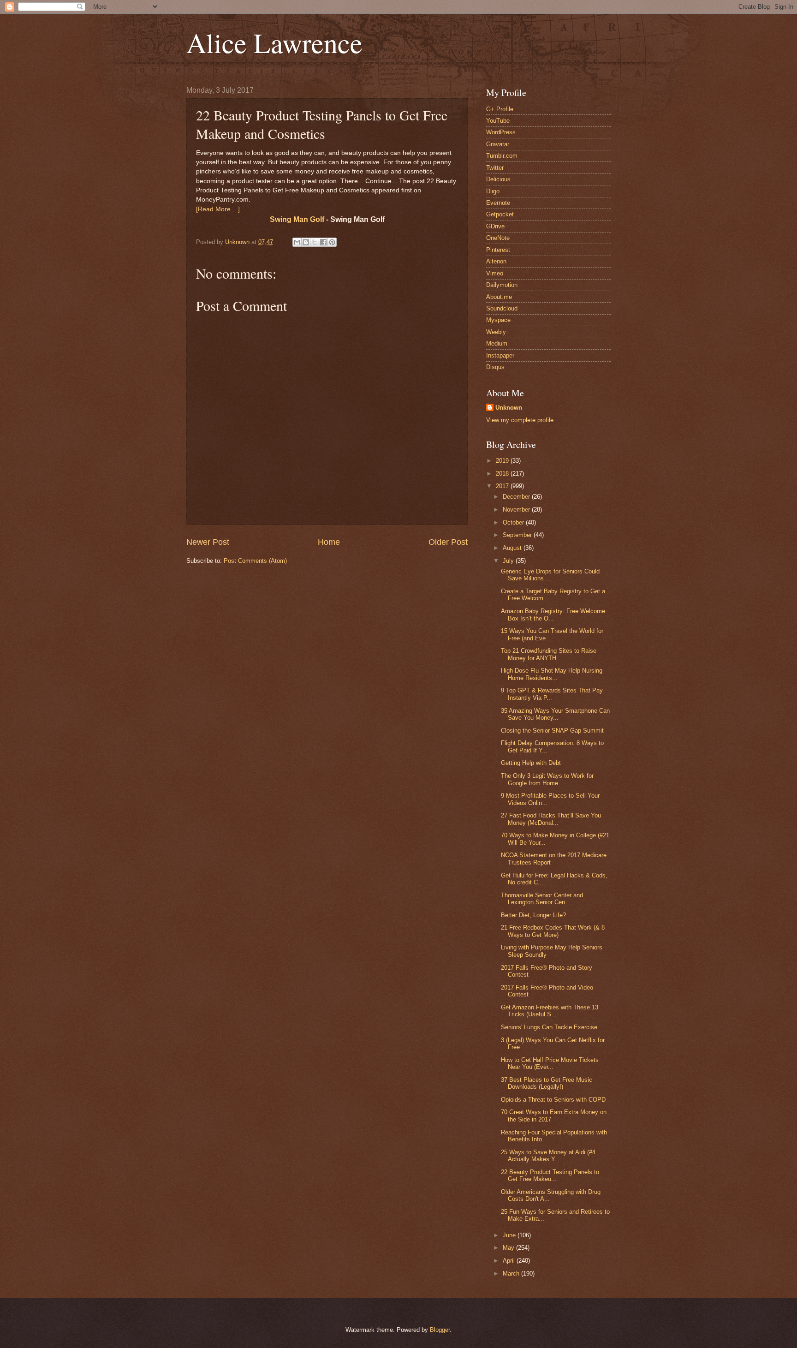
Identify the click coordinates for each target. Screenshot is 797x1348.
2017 (503, 486)
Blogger (440, 1329)
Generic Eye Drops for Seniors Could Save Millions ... (550, 575)
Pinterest (498, 249)
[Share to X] (314, 242)
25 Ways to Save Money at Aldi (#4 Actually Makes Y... (548, 1156)
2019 (503, 460)
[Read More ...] (218, 209)
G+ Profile (499, 109)
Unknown (508, 407)
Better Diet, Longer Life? (533, 915)
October (514, 522)
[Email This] (297, 242)
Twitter (495, 167)
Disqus (495, 367)
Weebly (496, 331)
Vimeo (494, 273)
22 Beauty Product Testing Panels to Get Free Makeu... (550, 1175)
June (510, 1235)
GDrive (495, 226)
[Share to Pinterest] (332, 242)
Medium (496, 343)
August (513, 547)
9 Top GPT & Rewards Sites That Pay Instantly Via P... (552, 694)
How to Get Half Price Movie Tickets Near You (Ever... (550, 1063)
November (517, 509)
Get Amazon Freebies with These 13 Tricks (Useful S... (549, 1011)
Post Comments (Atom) (255, 560)
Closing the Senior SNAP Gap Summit (552, 730)
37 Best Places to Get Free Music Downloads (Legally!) (546, 1083)
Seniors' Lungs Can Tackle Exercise (549, 1027)
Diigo (493, 191)
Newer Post (207, 542)
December (517, 496)
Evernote (498, 202)
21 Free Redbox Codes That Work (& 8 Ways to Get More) (553, 931)
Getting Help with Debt (531, 762)
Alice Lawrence (274, 42)
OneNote (498, 237)
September (518, 534)
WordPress (501, 132)
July (509, 560)
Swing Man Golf (297, 219)
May (509, 1247)
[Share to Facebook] (323, 242)
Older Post (448, 542)
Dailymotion (501, 284)
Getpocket (500, 214)
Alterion (496, 261)
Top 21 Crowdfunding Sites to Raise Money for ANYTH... (548, 654)
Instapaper (500, 355)
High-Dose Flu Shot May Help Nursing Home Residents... (551, 674)
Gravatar (497, 144)
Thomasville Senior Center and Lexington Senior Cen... (542, 899)
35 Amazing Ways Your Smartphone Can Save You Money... (555, 714)
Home (329, 542)
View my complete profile (519, 420)
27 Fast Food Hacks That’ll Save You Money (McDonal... (551, 819)
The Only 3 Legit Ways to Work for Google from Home (547, 779)
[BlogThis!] (305, 242)
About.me (499, 296)
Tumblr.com (501, 155)
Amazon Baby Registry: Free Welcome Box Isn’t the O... (553, 614)
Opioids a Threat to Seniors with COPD (553, 1099)
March (512, 1273)
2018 (503, 473)
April (510, 1260)
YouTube (498, 120)
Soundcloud (501, 308)
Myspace (498, 319)
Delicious (498, 179)
